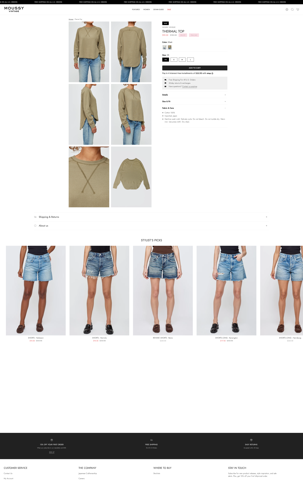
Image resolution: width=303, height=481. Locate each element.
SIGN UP (51, 452)
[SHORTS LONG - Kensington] (226, 290)
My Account (8, 478)
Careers (82, 478)
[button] (136, 9)
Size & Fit (166, 101)
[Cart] (298, 9)
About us (43, 225)
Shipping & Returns (49, 217)
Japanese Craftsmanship (88, 473)
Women (71, 19)
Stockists (156, 473)
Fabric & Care (168, 108)
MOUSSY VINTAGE (168, 27)
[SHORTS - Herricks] (99, 290)
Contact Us (8, 473)
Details (165, 94)
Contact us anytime (189, 86)
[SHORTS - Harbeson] (36, 290)
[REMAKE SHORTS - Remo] (163, 290)
